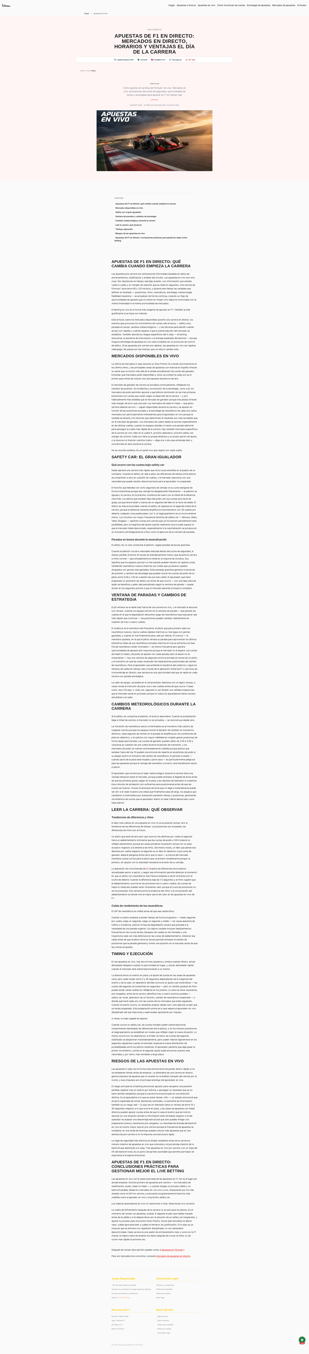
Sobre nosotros (163, 1320)
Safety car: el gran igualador (128, 212)
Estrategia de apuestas (258, 5)
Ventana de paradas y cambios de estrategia (135, 216)
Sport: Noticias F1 (118, 1320)
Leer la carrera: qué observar (128, 225)
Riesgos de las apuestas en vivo (130, 233)
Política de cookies (164, 1329)
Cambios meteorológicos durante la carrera (135, 220)
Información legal (163, 1333)
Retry (93, 71)
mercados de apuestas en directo (173, 1256)
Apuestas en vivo (206, 5)
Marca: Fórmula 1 (118, 1329)
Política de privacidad (165, 1325)
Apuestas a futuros (186, 5)
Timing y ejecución (124, 229)
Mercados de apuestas (283, 5)
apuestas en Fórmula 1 (173, 1250)
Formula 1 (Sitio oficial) (120, 1316)
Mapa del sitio (162, 1316)
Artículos (301, 5)
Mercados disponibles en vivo (129, 208)
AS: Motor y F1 (117, 1325)
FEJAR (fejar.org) (123, 1297)
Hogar (172, 5)
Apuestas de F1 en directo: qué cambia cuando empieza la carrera (145, 203)
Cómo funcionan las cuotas (231, 5)
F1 (147, 868)
